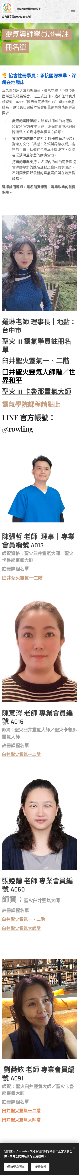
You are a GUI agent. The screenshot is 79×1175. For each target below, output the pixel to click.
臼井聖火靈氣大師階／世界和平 (39, 376)
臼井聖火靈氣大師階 (21, 1119)
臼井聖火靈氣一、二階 (35, 361)
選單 (73, 11)
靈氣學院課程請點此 (31, 404)
